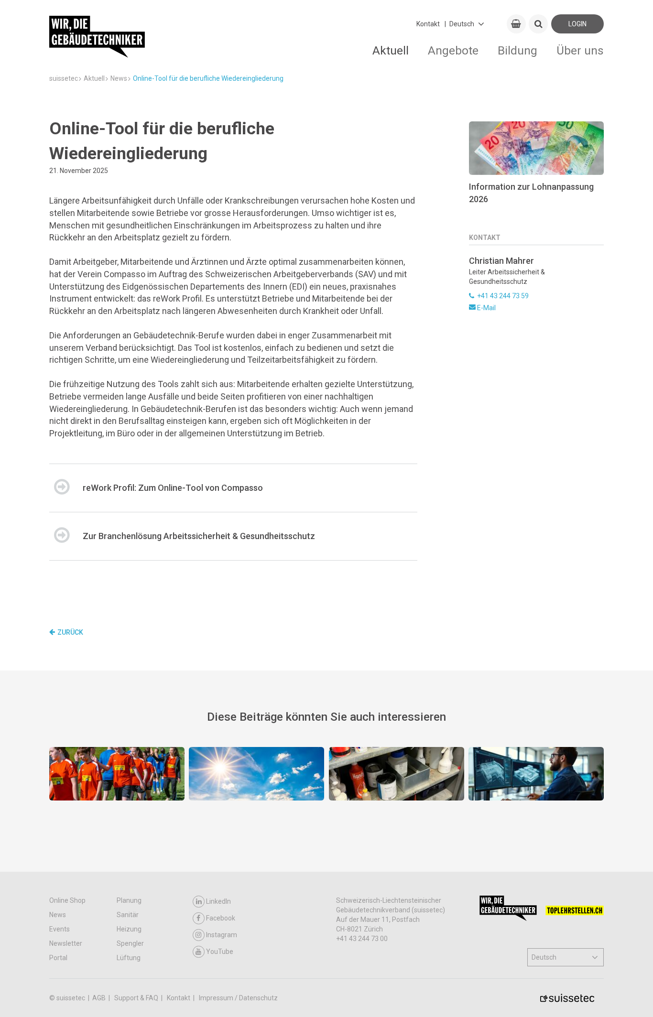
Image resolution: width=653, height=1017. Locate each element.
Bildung (517, 50)
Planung (129, 900)
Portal (58, 958)
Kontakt (428, 24)
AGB (99, 998)
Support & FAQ (137, 998)
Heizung (129, 929)
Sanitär (128, 915)
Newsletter (65, 943)
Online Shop (67, 900)
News (57, 915)
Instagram (221, 935)
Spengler (130, 943)
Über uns (580, 50)
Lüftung (129, 958)
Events (59, 929)
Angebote (453, 50)
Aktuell (390, 50)
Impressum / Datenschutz (238, 998)
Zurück (70, 632)
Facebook (220, 918)
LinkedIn (218, 901)
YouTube (219, 951)
